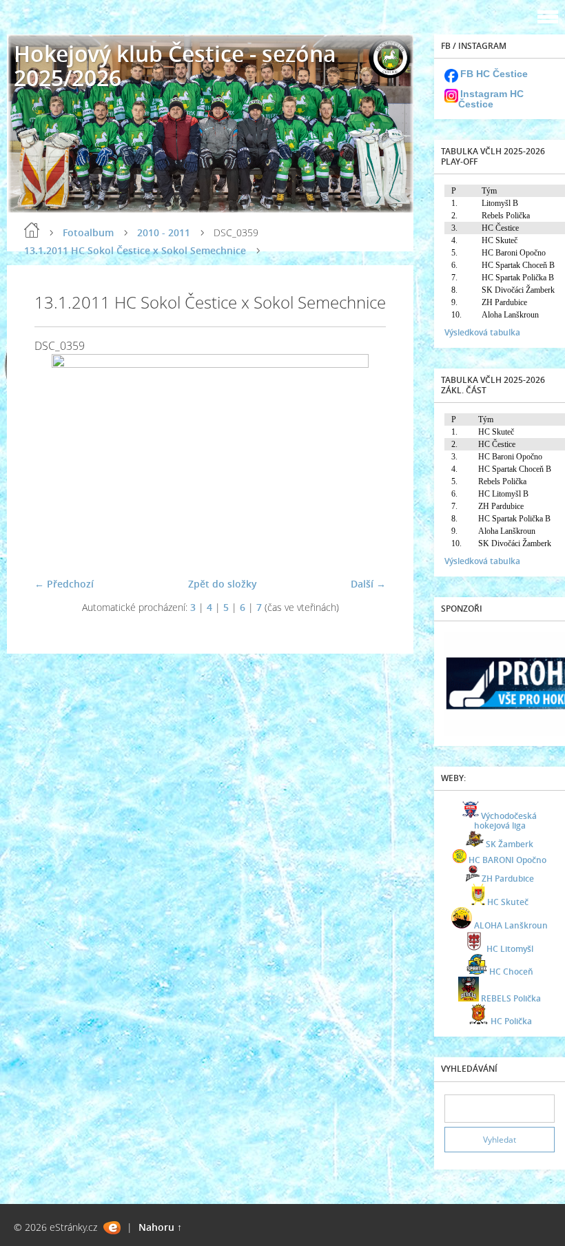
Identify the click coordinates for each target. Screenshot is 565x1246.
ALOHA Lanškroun (511, 925)
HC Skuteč (507, 902)
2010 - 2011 (163, 232)
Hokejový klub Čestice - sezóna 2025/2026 (175, 65)
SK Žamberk (509, 844)
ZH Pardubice (508, 878)
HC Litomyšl (509, 949)
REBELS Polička (511, 998)
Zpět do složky (222, 583)
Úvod (31, 230)
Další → (368, 583)
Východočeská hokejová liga (505, 820)
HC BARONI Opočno (507, 860)
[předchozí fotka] (56, 459)
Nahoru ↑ (160, 1227)
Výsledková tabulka (482, 332)
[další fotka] (363, 459)
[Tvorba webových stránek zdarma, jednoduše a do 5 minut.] (112, 1227)
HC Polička (511, 1021)
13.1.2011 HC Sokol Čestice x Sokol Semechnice (135, 250)
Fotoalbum (88, 232)
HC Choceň (511, 971)
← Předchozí (64, 583)
